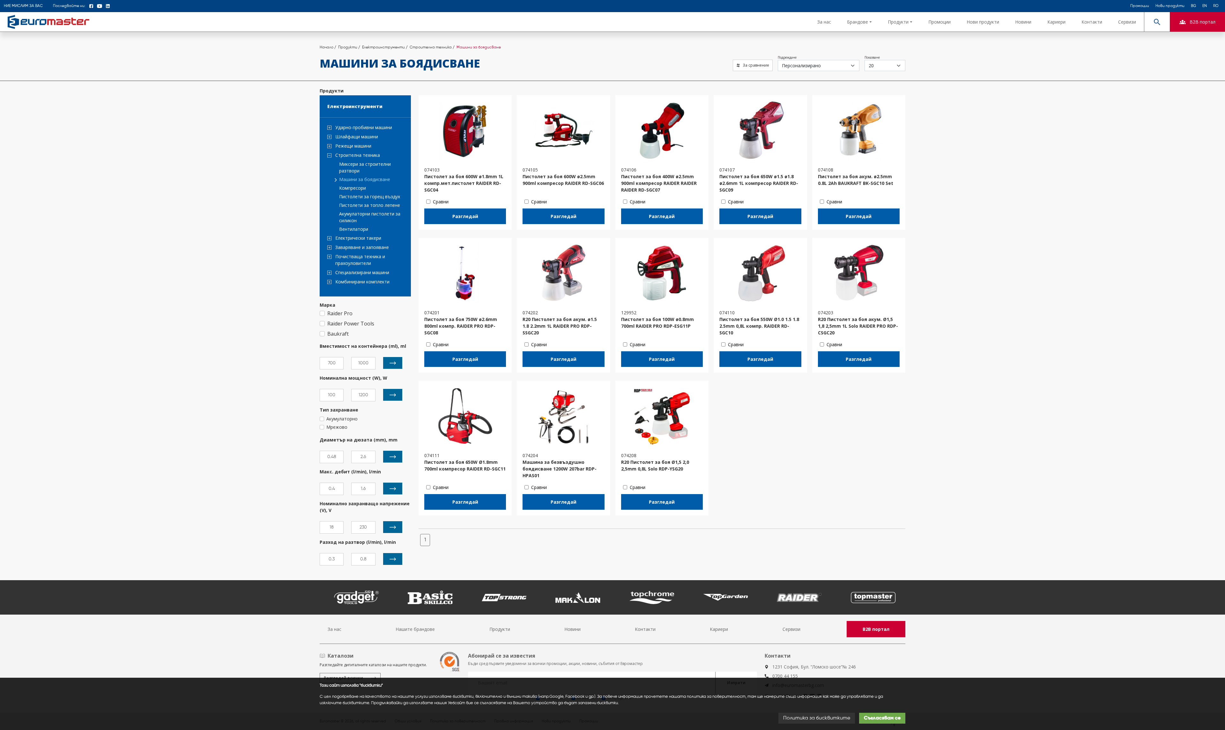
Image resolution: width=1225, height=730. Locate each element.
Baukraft (338, 333)
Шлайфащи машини (356, 137)
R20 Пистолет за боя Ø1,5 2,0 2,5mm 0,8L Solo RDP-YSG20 (655, 465)
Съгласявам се (882, 718)
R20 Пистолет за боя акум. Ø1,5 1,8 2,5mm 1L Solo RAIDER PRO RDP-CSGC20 (858, 326)
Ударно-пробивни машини (363, 127)
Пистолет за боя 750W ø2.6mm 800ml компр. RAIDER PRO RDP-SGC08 (460, 326)
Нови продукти (1169, 6)
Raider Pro (340, 313)
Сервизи (1127, 22)
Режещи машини (353, 146)
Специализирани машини (362, 272)
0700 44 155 (785, 676)
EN (1204, 6)
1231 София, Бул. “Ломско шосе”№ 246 (814, 667)
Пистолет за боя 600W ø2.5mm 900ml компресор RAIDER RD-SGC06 (563, 179)
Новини (1023, 22)
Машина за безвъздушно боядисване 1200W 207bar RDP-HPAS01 (560, 468)
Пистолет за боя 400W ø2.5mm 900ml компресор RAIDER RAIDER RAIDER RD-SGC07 (659, 183)
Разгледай (465, 216)
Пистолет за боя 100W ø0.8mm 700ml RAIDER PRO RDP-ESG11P (657, 322)
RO (1216, 6)
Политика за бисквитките (816, 718)
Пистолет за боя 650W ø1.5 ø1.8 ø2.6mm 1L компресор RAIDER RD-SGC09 (758, 183)
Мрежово (336, 427)
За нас (824, 22)
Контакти (1091, 22)
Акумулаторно (342, 419)
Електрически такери (358, 238)
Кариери (1056, 22)
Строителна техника (357, 155)
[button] (859, 22)
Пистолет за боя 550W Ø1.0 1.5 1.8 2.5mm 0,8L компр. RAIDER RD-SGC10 (759, 326)
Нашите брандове (415, 629)
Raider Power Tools (350, 323)
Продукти (499, 629)
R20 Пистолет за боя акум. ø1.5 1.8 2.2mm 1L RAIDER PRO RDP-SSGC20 (560, 326)
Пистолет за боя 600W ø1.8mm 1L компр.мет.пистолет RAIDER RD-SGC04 (463, 183)
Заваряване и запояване (362, 247)
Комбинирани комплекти (362, 282)
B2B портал (876, 629)
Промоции (1139, 6)
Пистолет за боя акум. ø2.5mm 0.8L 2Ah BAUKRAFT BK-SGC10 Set (855, 179)
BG (1193, 6)
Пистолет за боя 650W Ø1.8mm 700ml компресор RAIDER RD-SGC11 (465, 465)
